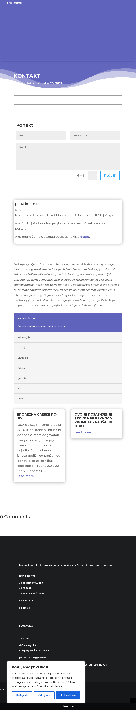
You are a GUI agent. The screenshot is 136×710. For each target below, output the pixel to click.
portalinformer (29, 83)
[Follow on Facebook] (126, 700)
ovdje (84, 236)
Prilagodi (22, 695)
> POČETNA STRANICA (31, 583)
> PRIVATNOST (27, 600)
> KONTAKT (25, 588)
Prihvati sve (68, 695)
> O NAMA (24, 608)
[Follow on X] (133, 700)
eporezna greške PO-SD (37, 416)
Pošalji (110, 175)
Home (18, 90)
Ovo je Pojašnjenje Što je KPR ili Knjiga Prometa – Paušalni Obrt (93, 420)
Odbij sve (44, 695)
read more (25, 476)
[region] (46, 682)
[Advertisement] (68, 32)
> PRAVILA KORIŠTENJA (31, 593)
